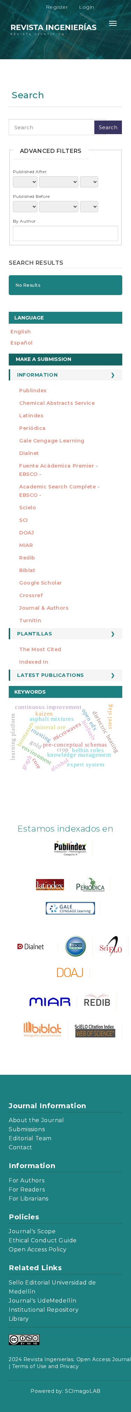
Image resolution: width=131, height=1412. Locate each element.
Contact (20, 1147)
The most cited (40, 649)
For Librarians (29, 1198)
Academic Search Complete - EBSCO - (59, 491)
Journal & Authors (44, 608)
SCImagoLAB (83, 1391)
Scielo (27, 507)
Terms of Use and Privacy (45, 1366)
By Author (24, 221)
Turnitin (30, 620)
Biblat (27, 570)
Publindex (33, 390)
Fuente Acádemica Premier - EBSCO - (58, 470)
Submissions (27, 1129)
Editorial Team (30, 1138)
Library (19, 1318)
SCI (23, 520)
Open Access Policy (37, 1249)
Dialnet (29, 453)
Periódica (32, 428)
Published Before (31, 196)
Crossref (31, 595)
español (21, 343)
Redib (27, 558)
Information (37, 375)
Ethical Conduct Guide (43, 1240)
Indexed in (34, 662)
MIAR (26, 545)
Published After (30, 171)
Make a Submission (43, 359)
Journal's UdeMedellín (43, 1300)
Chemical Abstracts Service (57, 403)
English (20, 332)
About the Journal (36, 1120)
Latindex (31, 415)
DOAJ (26, 533)
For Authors (26, 1180)
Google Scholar (40, 583)
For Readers (27, 1189)
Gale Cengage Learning (52, 441)
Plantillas (34, 634)
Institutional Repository (44, 1309)
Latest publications (50, 675)
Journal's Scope (32, 1231)
